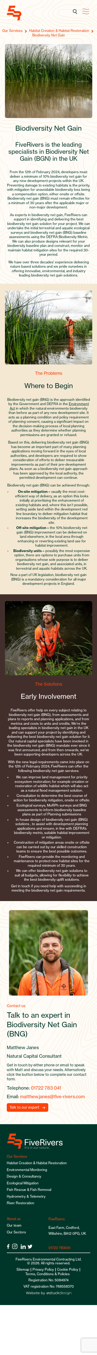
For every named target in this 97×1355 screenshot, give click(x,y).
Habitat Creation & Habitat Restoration (37, 1163)
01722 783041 (59, 1248)
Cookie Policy (67, 1269)
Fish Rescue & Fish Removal (29, 1189)
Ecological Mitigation (23, 1183)
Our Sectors (16, 1232)
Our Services (17, 1156)
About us (14, 1219)
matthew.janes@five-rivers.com (52, 1096)
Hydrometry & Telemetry (26, 1196)
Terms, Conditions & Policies (47, 1274)
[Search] (75, 12)
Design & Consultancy (24, 1176)
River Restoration (20, 1203)
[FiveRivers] (14, 13)
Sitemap (22, 1269)
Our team (14, 1225)
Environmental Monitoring (27, 1170)
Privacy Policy (43, 1269)
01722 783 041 (46, 1088)
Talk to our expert (24, 1107)
